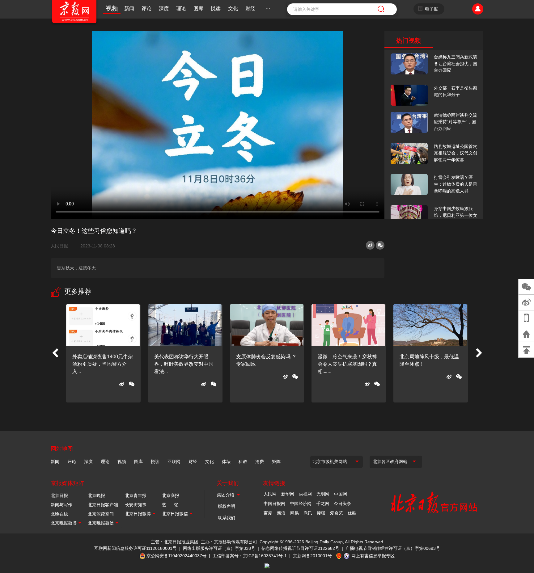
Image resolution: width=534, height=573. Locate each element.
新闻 (129, 8)
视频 (112, 8)
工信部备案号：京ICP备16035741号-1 (250, 555)
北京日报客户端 (103, 504)
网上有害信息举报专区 (373, 555)
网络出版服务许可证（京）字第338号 (219, 548)
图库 (198, 8)
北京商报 (170, 495)
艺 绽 (170, 504)
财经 (250, 8)
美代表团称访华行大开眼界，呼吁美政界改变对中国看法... (184, 364)
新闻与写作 (61, 504)
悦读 (216, 8)
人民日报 (62, 245)
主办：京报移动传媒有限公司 (229, 541)
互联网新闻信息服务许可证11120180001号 (135, 548)
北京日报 (59, 495)
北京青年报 (135, 495)
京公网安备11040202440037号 (176, 555)
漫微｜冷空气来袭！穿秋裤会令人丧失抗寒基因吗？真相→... (347, 364)
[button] (55, 353)
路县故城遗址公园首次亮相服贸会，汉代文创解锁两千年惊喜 (455, 153)
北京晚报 (96, 495)
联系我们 (226, 517)
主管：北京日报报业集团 (174, 541)
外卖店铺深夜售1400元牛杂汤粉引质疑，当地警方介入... (102, 364)
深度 (164, 8)
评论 (146, 8)
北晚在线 (59, 514)
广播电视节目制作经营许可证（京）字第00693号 (392, 548)
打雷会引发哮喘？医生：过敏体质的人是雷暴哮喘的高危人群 (455, 184)
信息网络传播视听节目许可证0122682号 (300, 548)
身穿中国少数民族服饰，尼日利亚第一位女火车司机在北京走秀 (455, 215)
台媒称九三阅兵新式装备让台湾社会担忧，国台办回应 (455, 63)
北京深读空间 (101, 514)
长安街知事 (135, 504)
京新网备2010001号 (312, 555)
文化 (233, 8)
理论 (181, 8)
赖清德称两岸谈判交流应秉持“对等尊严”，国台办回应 (455, 122)
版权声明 (226, 506)
